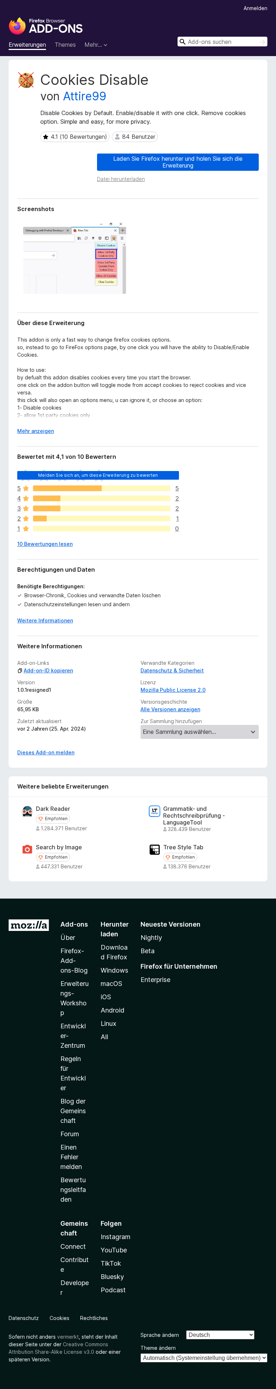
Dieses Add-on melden (45, 752)
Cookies (59, 1318)
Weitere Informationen (45, 620)
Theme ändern (158, 1348)
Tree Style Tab (183, 847)
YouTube (114, 1250)
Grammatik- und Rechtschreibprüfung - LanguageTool (194, 815)
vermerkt (68, 1337)
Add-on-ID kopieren (48, 670)
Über (67, 937)
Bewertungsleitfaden (73, 1189)
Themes (65, 44)
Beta (148, 951)
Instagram (115, 1236)
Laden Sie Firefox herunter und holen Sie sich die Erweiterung (178, 162)
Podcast (113, 1290)
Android (112, 1010)
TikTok (111, 1263)
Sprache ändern (160, 1335)
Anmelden (255, 8)
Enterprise (155, 979)
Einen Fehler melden (71, 1156)
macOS (111, 983)
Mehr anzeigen (35, 431)
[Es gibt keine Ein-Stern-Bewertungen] (101, 528)
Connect (73, 1246)
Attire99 (84, 96)
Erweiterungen (27, 44)
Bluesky (112, 1276)
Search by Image (59, 847)
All (104, 1037)
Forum (69, 1134)
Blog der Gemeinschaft (73, 1110)
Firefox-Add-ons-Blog (74, 960)
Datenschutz (24, 1318)
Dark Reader (53, 808)
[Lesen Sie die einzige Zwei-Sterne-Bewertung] (101, 518)
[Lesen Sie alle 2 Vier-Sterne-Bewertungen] (101, 498)
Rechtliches (94, 1318)
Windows (114, 970)
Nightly (151, 937)
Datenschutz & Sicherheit (172, 670)
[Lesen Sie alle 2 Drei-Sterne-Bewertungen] (101, 508)
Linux (108, 1023)
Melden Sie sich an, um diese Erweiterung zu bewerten (98, 475)
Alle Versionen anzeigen (170, 709)
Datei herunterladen (121, 179)
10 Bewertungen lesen (45, 544)
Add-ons (74, 924)
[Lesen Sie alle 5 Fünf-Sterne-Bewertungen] (101, 488)
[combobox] (222, 41)
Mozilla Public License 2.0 (173, 690)
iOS (106, 997)
